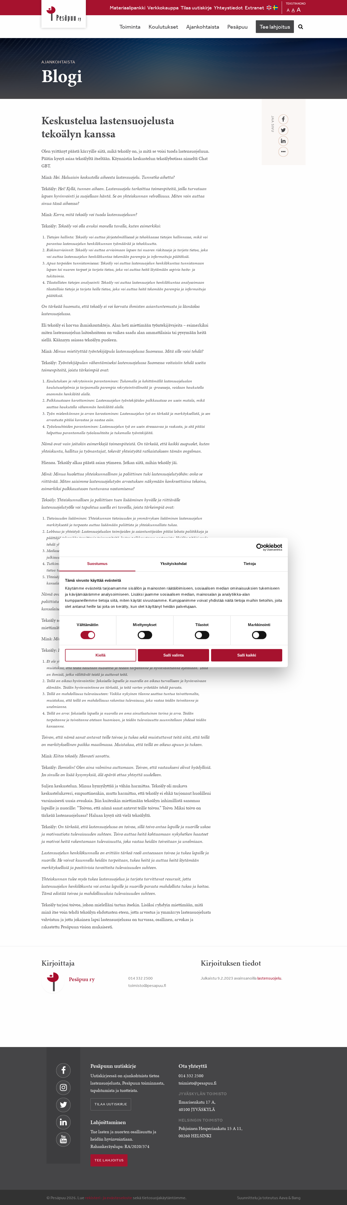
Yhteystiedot (228, 7)
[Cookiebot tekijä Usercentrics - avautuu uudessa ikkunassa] (260, 547)
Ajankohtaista (202, 26)
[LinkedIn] (283, 141)
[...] (283, 152)
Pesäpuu (63, 14)
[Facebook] (283, 119)
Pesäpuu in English (269, 7)
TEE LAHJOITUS (109, 1160)
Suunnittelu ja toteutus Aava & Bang (269, 1197)
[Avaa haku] (300, 26)
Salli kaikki (246, 655)
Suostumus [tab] (97, 563)
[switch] (145, 635)
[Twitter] (283, 130)
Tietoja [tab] (250, 563)
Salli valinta (173, 655)
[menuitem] (127, 7)
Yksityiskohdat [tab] (173, 563)
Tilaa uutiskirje (196, 7)
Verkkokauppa (163, 7)
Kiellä (100, 655)
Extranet (254, 7)
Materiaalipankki (127, 7)
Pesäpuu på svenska (275, 7)
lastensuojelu (269, 978)
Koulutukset (163, 26)
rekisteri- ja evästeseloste (108, 1197)
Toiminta (129, 26)
